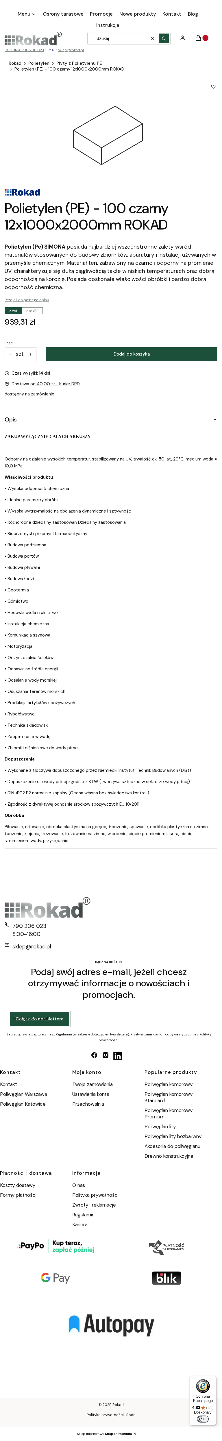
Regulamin (83, 1214)
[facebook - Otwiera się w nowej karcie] (94, 1056)
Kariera (80, 1224)
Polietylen (38, 63)
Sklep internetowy (104, 1434)
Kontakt (8, 1084)
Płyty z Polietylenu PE (79, 63)
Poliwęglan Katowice (23, 1104)
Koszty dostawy (17, 1185)
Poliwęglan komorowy (169, 1084)
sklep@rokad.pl (71, 50)
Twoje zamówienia (92, 1084)
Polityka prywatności (95, 1195)
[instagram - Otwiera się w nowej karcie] (105, 1056)
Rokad (15, 63)
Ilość (9, 343)
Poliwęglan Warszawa (23, 1094)
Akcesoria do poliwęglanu (172, 1146)
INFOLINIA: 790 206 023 (24, 50)
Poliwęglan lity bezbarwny (173, 1136)
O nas (78, 1185)
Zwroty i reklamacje (94, 1205)
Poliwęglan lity (160, 1126)
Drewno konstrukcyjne (169, 1156)
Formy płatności (18, 1195)
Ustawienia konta (90, 1094)
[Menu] (212, 1379)
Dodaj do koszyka (132, 354)
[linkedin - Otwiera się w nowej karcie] (117, 1056)
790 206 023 (29, 926)
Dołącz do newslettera (39, 1019)
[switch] (203, 1419)
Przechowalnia (88, 1104)
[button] (164, 38)
